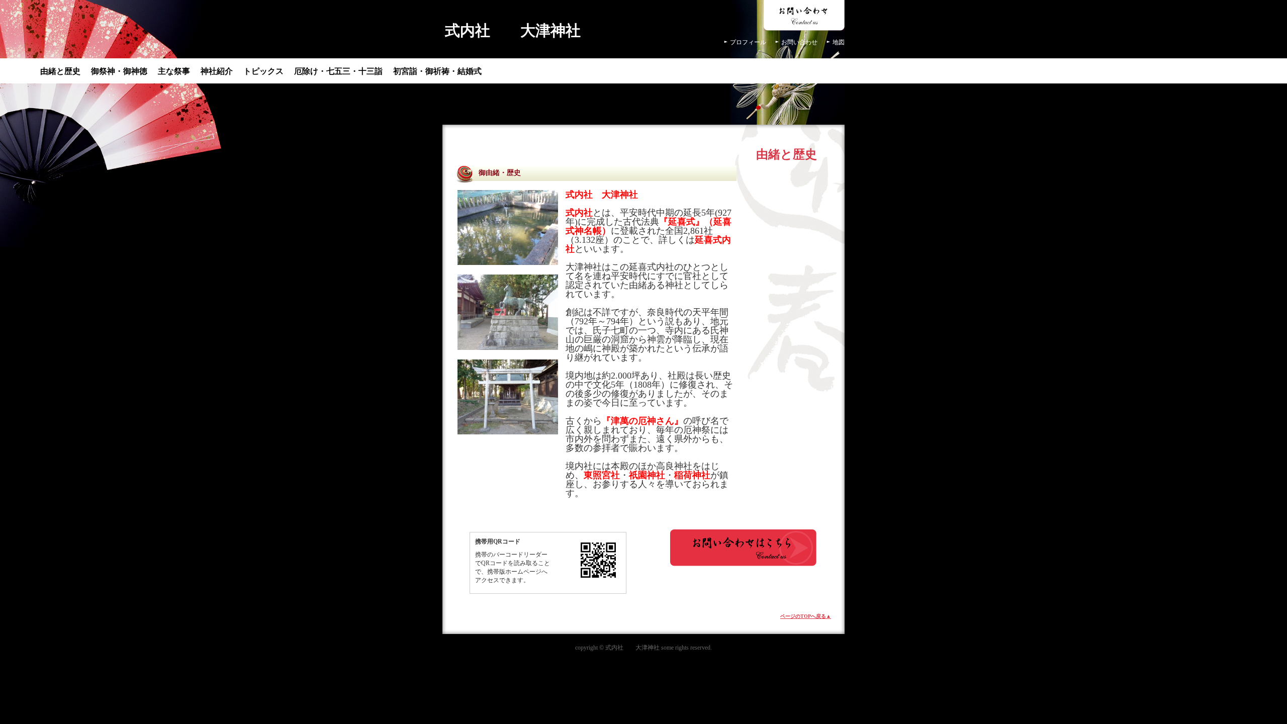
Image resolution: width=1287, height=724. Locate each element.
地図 (839, 42)
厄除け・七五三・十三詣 (338, 71)
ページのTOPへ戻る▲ (805, 616)
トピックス (263, 71)
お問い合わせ (799, 42)
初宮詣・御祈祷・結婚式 (437, 71)
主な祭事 (174, 71)
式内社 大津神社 (513, 30)
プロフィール (748, 42)
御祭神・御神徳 (119, 71)
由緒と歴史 (60, 71)
